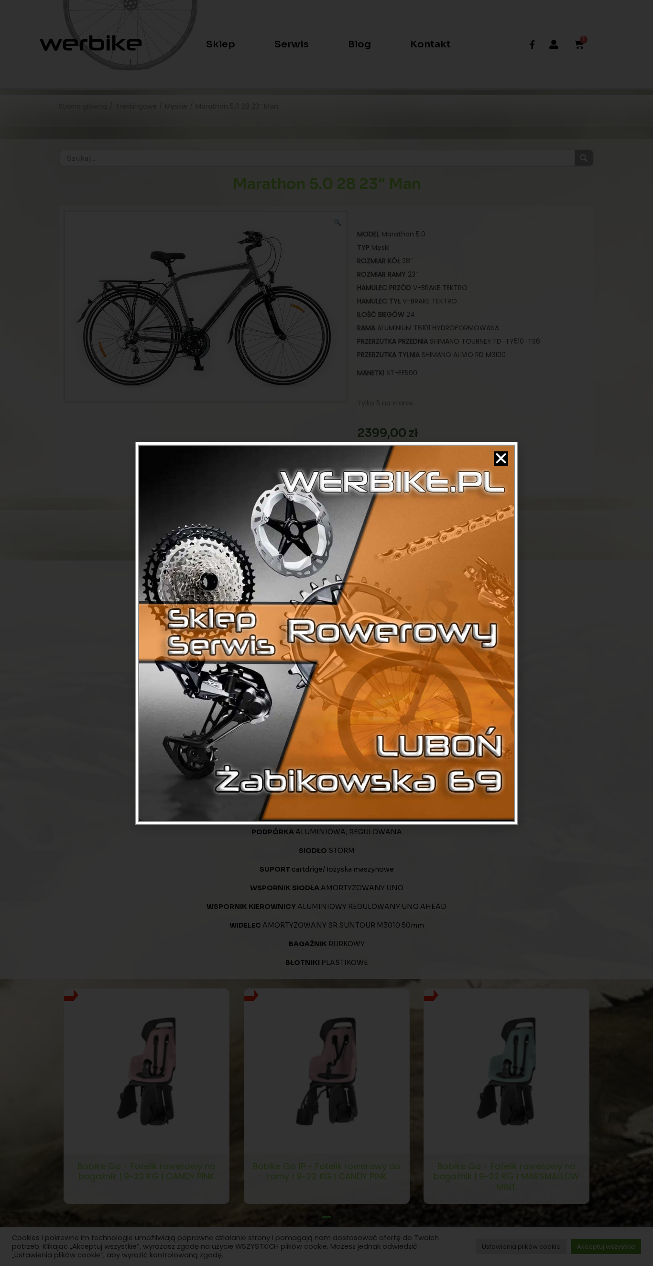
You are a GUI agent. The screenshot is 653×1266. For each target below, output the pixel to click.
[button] (501, 458)
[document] (326, 633)
